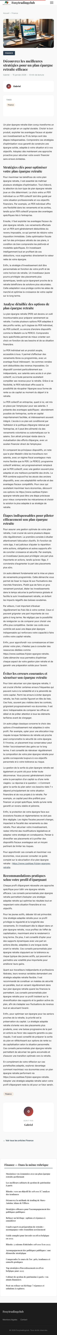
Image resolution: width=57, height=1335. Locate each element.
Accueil (6, 13)
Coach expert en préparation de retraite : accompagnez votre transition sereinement (25, 1228)
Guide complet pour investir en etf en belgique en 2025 (27, 1237)
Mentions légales (10, 1319)
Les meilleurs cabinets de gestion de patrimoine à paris (28, 1184)
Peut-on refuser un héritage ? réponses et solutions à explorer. (25, 1287)
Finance (15, 13)
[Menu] (51, 3)
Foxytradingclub (23, 3)
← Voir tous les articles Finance (18, 1140)
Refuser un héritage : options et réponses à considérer (25, 1219)
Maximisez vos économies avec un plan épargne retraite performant (28, 1175)
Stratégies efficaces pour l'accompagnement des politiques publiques (28, 1210)
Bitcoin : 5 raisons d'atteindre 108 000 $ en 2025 (28, 1244)
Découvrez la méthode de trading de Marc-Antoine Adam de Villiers (26, 1201)
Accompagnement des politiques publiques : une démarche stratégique (28, 1251)
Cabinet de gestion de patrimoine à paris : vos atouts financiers (27, 1278)
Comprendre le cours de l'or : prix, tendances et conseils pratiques (28, 1260)
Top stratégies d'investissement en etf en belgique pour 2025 (24, 1269)
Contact (23, 1319)
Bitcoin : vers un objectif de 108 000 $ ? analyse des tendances (28, 1193)
